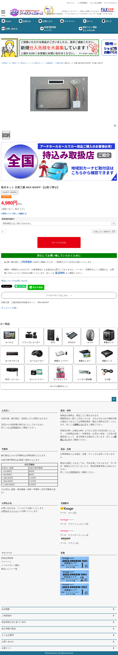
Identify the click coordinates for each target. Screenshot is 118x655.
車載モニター (85, 361)
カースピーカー (37, 361)
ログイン (71, 3)
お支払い (6, 410)
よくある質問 (96, 3)
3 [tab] (61, 59)
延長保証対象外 (9, 219)
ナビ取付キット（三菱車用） (43, 63)
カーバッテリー (36, 379)
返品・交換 (66, 449)
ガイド (109, 21)
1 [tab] (57, 59)
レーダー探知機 (85, 379)
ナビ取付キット (24, 63)
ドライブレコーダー (31, 342)
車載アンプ (107, 361)
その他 (107, 379)
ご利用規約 (83, 3)
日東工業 (59, 63)
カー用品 (12, 63)
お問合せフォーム (9, 511)
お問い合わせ (11, 29)
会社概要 (6, 609)
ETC (53, 342)
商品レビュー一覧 (9, 569)
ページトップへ (114, 399)
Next (113, 50)
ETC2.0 (71, 342)
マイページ (69, 21)
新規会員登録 (7, 558)
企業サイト (7, 648)
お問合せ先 (7, 503)
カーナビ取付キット (59, 386)
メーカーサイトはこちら (59, 295)
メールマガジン (111, 3)
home (8, 21)
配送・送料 (66, 410)
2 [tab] (59, 59)
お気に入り (47, 21)
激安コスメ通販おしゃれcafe (90, 28)
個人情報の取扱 (9, 628)
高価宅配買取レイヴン (50, 28)
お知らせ (27, 21)
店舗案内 (65, 503)
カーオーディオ (12, 361)
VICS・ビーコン (12, 379)
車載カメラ (109, 342)
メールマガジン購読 (10, 565)
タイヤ (90, 342)
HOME (4, 63)
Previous (4, 50)
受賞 (63, 553)
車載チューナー (61, 361)
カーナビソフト (61, 379)
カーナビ (9, 342)
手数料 (5, 449)
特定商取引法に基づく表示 (14, 622)
